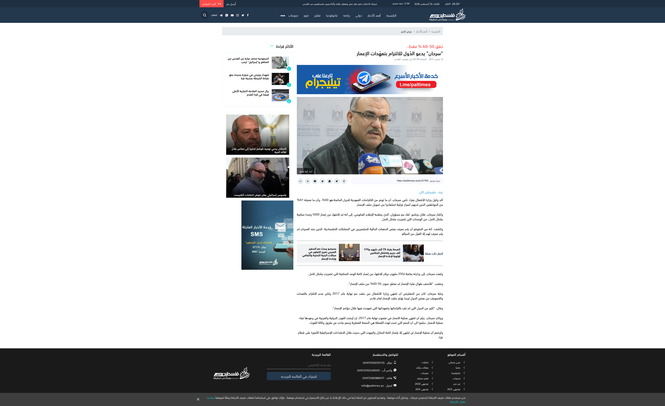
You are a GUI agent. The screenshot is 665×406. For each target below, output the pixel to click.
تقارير (317, 15)
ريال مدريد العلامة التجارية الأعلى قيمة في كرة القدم (250, 92)
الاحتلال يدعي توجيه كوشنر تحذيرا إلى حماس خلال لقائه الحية (259, 150)
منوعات (293, 15)
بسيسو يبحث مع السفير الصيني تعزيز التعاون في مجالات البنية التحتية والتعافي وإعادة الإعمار (319, 253)
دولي (359, 15)
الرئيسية (391, 15)
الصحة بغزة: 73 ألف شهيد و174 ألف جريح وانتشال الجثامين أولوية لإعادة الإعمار (382, 252)
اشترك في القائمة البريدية (299, 376)
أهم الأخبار (374, 15)
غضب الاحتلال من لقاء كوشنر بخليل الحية (357, 3)
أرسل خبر (231, 3)
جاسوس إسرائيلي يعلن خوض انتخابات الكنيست (260, 194)
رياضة (346, 15)
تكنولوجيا (332, 15)
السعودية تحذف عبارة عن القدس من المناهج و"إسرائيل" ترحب (248, 59)
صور (306, 15)
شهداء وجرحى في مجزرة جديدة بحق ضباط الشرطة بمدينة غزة (249, 76)
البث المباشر (209, 3)
